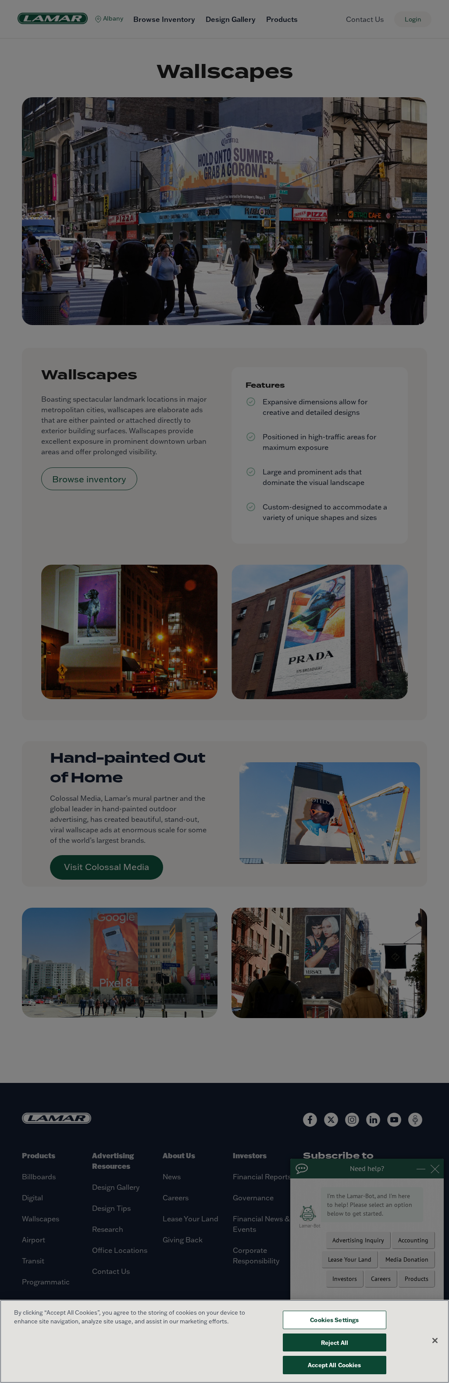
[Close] (435, 1340)
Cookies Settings (334, 1319)
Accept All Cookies (334, 1365)
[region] (224, 1341)
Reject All (334, 1342)
